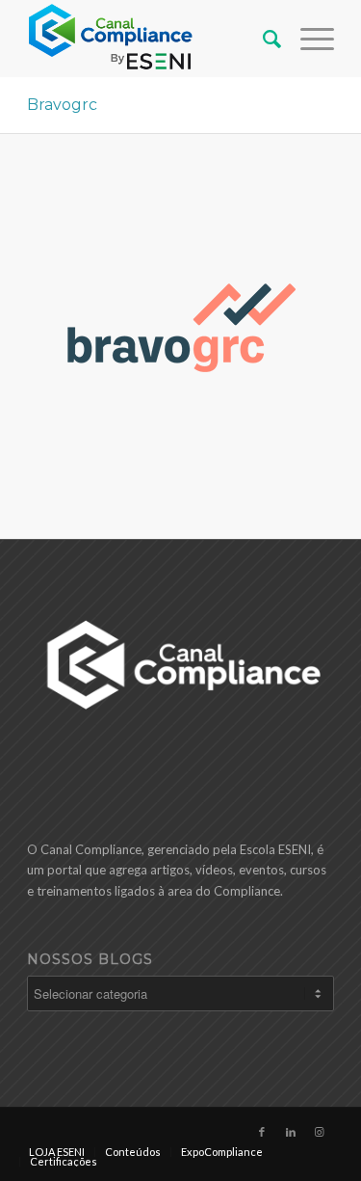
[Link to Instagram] (319, 1131)
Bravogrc (62, 104)
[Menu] (307, 38)
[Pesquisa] (262, 38)
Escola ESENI (275, 849)
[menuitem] (262, 38)
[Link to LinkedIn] (290, 1131)
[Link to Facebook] (261, 1131)
